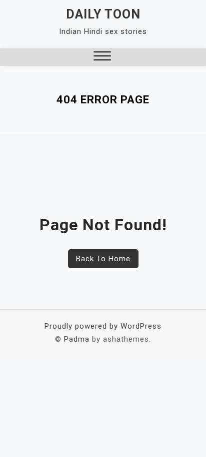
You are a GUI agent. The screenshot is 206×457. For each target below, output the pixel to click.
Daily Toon (103, 14)
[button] (102, 57)
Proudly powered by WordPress (103, 326)
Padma (77, 339)
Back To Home (103, 258)
